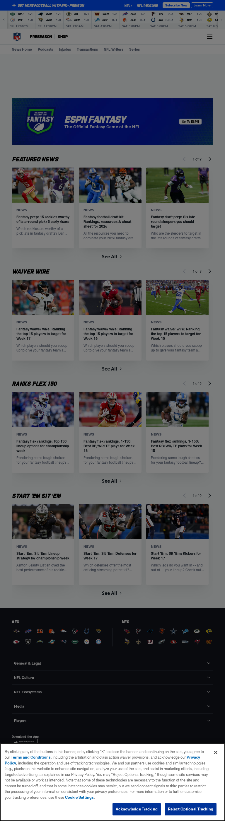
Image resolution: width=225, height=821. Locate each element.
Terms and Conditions (31, 757)
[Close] (215, 752)
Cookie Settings (79, 797)
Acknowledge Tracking (137, 809)
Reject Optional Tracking (190, 809)
